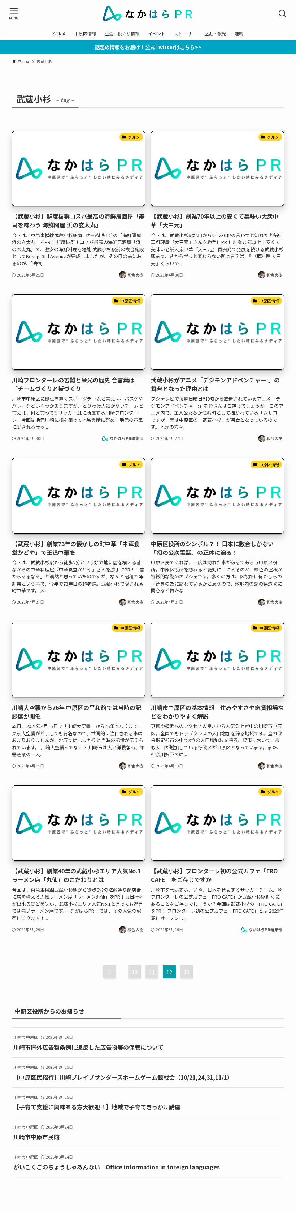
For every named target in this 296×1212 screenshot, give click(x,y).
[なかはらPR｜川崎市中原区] (148, 13)
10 (135, 972)
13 (187, 972)
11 (152, 972)
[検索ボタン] (282, 13)
